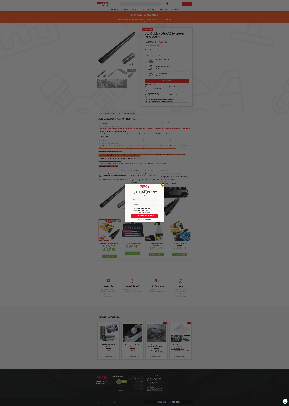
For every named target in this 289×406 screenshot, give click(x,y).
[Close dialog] (162, 185)
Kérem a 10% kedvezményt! (144, 216)
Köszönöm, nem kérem (144, 219)
